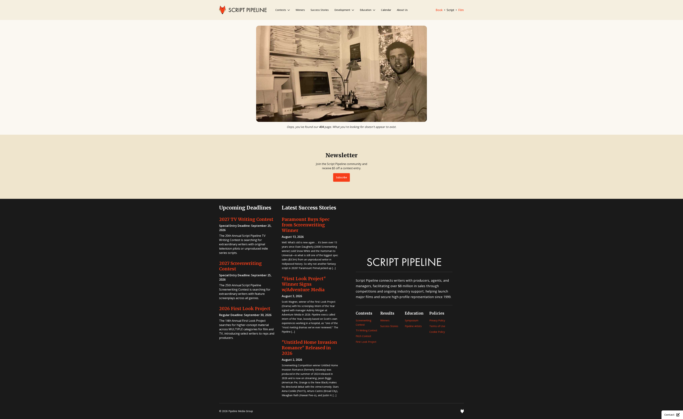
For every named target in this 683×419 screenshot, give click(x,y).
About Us (402, 10)
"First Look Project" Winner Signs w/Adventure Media (304, 284)
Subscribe (341, 177)
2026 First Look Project (244, 308)
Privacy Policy (437, 320)
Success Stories (320, 10)
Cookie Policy (437, 331)
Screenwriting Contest (363, 322)
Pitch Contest (363, 336)
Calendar (386, 10)
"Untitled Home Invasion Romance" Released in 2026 (309, 348)
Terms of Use (437, 326)
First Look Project (366, 341)
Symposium (411, 320)
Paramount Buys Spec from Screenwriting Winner (305, 225)
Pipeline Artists (413, 326)
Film (461, 10)
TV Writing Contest (366, 330)
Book (439, 10)
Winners (300, 10)
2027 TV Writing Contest (246, 219)
